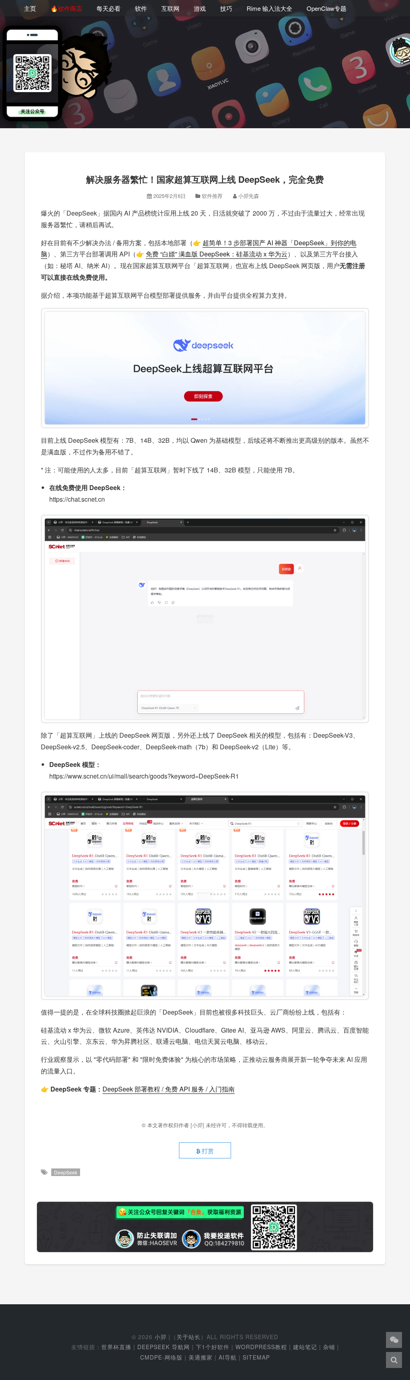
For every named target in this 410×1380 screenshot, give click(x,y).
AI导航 (228, 1357)
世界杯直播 (116, 1347)
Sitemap (256, 1357)
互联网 (170, 8)
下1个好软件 (212, 1347)
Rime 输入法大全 (269, 8)
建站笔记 (305, 1347)
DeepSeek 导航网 (163, 1347)
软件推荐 (212, 196)
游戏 (200, 8)
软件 (141, 8)
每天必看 (108, 8)
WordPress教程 (261, 1347)
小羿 (161, 1337)
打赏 (207, 1150)
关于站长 (189, 1337)
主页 (30, 8)
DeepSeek (65, 1172)
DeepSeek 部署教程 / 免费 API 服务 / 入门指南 (168, 1089)
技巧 (226, 8)
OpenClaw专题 (326, 8)
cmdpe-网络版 (161, 1357)
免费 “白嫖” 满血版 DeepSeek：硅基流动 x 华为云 (216, 253)
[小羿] (198, 1125)
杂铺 (329, 1347)
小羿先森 (248, 196)
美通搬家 (201, 1357)
